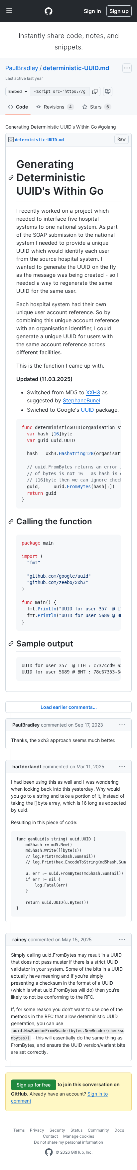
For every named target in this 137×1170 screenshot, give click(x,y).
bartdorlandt (26, 766)
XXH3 (93, 392)
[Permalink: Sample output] (11, 643)
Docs (119, 1130)
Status (76, 1130)
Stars (99, 107)
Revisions (58, 107)
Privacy (37, 1130)
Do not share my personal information (68, 1142)
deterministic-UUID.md (76, 67)
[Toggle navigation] (9, 11)
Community (98, 1130)
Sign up (119, 11)
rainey (19, 939)
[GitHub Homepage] (49, 1152)
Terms (19, 1130)
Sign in (92, 11)
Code (22, 107)
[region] (68, 419)
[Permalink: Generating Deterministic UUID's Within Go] (11, 177)
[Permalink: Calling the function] (11, 521)
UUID (87, 409)
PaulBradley (21, 67)
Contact (50, 1136)
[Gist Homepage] (49, 11)
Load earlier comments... (69, 707)
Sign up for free (34, 1085)
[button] (94, 91)
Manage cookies (78, 1136)
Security (57, 1130)
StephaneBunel (81, 400)
